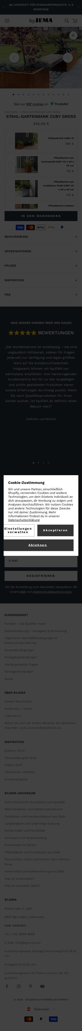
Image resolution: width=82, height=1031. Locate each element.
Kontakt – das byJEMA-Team (25, 623)
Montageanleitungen (19, 671)
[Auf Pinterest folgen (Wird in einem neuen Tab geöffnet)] (30, 986)
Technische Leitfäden (20, 772)
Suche (9, 678)
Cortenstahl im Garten (20, 845)
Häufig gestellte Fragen (21, 664)
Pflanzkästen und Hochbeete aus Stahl (32, 852)
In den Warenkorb (41, 216)
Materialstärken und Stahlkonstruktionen (34, 809)
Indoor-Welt (13, 765)
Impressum (13, 715)
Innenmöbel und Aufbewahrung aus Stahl (34, 871)
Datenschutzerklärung (24, 520)
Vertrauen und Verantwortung (26, 838)
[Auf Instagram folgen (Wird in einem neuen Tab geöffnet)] (18, 986)
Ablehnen (37, 545)
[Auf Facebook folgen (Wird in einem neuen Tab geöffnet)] (7, 986)
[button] (41, 1009)
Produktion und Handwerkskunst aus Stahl (35, 816)
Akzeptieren (55, 530)
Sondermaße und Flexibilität (25, 830)
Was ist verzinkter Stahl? (22, 885)
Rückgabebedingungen (21, 657)
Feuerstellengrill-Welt (20, 758)
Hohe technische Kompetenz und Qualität (35, 802)
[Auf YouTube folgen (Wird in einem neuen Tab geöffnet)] (42, 986)
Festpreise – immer (19, 708)
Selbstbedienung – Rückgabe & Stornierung (36, 631)
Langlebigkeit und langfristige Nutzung (32, 823)
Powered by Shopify (54, 999)
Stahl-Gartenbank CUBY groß (40, 112)
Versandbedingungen (19, 650)
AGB (22, 591)
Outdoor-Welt (15, 750)
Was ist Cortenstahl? (19, 878)
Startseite (11, 112)
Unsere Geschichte (18, 701)
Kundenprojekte (16, 779)
